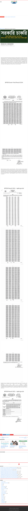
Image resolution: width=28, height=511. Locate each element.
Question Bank (3, 492)
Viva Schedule (3, 502)
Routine (2, 495)
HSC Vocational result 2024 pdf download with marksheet (22, 446)
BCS (1, 485)
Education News (3, 486)
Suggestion (2, 499)
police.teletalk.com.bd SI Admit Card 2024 (5, 437)
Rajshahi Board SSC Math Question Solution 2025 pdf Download (9, 477)
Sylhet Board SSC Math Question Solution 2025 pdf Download (9, 473)
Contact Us (17, 508)
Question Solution (3, 493)
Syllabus (2, 500)
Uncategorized (3, 501)
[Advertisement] (14, 10)
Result (3, 28)
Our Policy (13, 508)
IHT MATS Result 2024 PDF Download (13, 446)
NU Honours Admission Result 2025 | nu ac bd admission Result (9, 468)
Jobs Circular (3, 487)
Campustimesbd (3, 45)
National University (3, 488)
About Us (10, 508)
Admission (2, 481)
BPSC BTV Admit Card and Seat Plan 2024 (22, 437)
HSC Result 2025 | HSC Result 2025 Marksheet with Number (4, 446)
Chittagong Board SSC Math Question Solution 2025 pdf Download (9, 474)
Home (1, 28)
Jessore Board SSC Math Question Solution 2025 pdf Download (9, 475)
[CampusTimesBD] (14, 2)
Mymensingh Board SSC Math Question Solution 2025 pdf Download (9, 476)
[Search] (19, 464)
